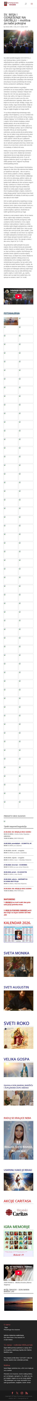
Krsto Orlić (9, 27)
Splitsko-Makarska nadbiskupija (14, 1335)
